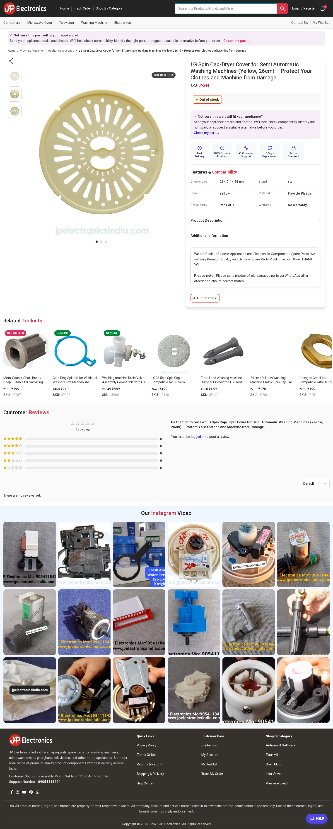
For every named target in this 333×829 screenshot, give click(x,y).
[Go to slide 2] (101, 242)
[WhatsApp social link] (37, 792)
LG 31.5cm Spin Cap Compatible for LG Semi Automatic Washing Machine (172, 382)
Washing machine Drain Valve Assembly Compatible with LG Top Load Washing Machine (123, 382)
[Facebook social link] (11, 792)
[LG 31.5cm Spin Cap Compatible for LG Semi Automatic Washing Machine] (174, 351)
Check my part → (207, 133)
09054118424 (49, 782)
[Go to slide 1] (97, 242)
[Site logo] (24, 8)
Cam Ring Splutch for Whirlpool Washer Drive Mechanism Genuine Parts (75, 382)
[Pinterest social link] (31, 792)
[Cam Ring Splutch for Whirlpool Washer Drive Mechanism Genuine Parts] (75, 351)
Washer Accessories (61, 50)
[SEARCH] (282, 8)
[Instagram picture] (29, 554)
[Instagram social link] (17, 792)
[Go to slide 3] (106, 242)
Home (11, 50)
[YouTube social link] (24, 792)
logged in (197, 437)
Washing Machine (31, 50)
